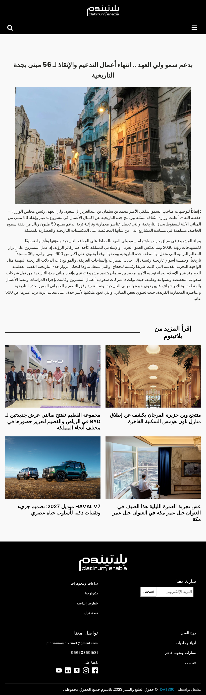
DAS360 (167, 689)
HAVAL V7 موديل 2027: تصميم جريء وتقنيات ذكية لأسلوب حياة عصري (59, 509)
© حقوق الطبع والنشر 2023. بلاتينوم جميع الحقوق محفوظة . (110, 689)
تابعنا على (91, 662)
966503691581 (84, 653)
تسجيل (148, 591)
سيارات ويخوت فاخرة (180, 653)
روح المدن (188, 633)
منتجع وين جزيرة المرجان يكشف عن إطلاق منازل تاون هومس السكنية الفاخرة (155, 418)
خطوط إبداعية (87, 603)
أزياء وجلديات (186, 643)
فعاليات (190, 663)
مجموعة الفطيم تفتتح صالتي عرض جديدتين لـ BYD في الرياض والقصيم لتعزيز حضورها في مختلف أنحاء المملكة (53, 421)
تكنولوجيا (91, 593)
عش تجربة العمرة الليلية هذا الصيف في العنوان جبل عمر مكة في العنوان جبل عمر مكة (157, 513)
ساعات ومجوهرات (84, 583)
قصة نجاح (90, 613)
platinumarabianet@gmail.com (72, 643)
